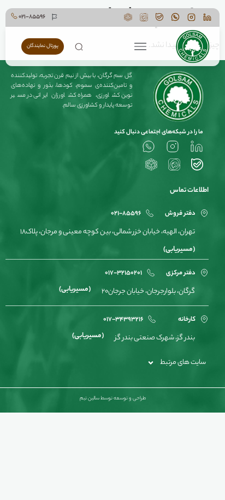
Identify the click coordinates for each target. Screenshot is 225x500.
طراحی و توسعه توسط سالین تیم (113, 399)
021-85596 (32, 17)
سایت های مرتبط (183, 362)
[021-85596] (14, 16)
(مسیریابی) (179, 249)
